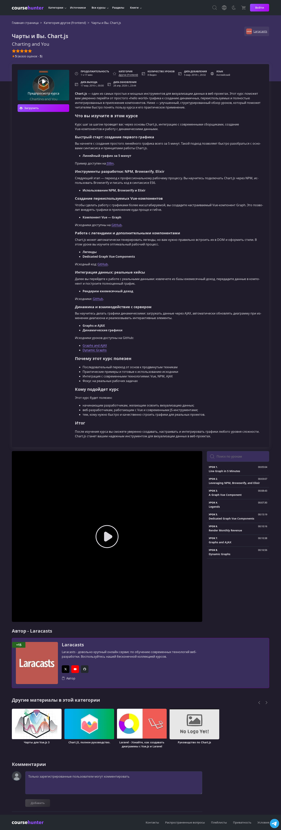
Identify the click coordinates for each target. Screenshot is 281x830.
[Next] (266, 702)
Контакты (152, 822)
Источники (78, 7)
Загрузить (31, 108)
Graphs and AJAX (95, 345)
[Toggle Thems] (234, 7)
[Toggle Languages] (224, 7)
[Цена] (243, 7)
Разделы (118, 7)
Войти (259, 7)
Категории (55, 7)
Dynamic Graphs (95, 350)
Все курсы (99, 7)
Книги (134, 7)
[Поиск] (214, 7)
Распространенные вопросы (185, 822)
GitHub (116, 225)
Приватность (242, 822)
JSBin (110, 163)
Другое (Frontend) (128, 75)
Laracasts (73, 645)
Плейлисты (219, 822)
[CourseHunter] (28, 7)
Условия (263, 822)
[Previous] (259, 702)
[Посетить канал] (274, 823)
